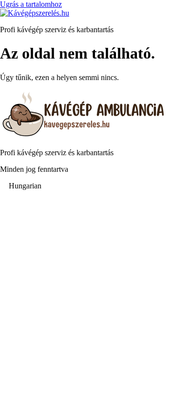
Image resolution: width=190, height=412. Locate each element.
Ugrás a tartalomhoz (31, 4)
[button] (95, 186)
